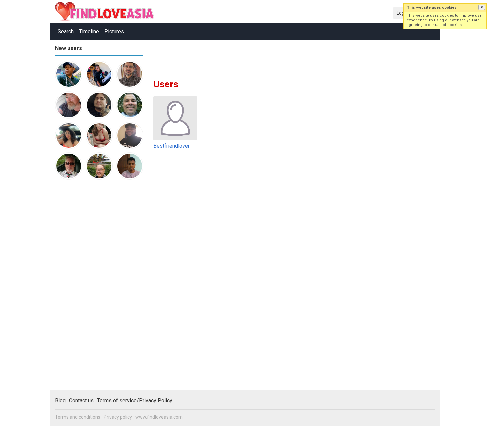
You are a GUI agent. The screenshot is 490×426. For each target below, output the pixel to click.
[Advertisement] (81, 288)
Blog (60, 400)
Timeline (89, 31)
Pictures (114, 31)
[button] (481, 7)
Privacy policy (118, 417)
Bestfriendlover (171, 146)
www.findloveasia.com (159, 417)
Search (66, 31)
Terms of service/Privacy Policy (134, 400)
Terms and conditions (77, 417)
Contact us (81, 400)
